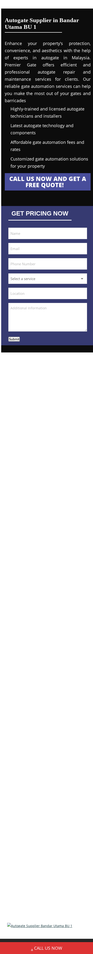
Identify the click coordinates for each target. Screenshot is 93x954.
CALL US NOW (48, 948)
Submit (14, 339)
